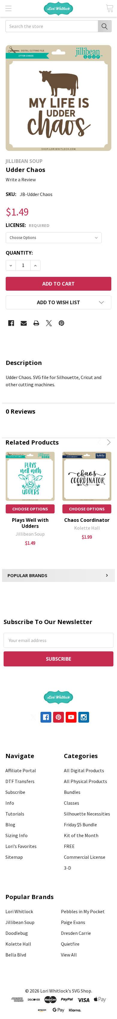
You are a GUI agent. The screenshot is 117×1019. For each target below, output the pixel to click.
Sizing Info (16, 835)
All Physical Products (85, 781)
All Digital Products (84, 770)
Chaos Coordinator (87, 520)
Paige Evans (73, 922)
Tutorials (14, 814)
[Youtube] (71, 717)
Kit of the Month (81, 835)
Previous (100, 442)
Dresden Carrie (76, 933)
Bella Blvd (15, 955)
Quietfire (70, 944)
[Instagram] (83, 717)
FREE (69, 846)
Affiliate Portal (20, 770)
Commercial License (84, 857)
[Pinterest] (61, 323)
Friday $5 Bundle (80, 825)
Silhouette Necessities (87, 814)
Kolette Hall (18, 944)
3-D (67, 868)
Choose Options (30, 509)
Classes (71, 803)
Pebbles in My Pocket (83, 911)
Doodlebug (16, 933)
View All (69, 955)
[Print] (36, 323)
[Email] (23, 323)
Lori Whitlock (19, 911)
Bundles (72, 792)
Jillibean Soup (19, 922)
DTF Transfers (19, 781)
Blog (10, 825)
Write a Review (21, 179)
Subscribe (15, 792)
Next (108, 442)
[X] (49, 323)
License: (28, 225)
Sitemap (14, 857)
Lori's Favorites (21, 846)
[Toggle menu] (8, 8)
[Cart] (109, 8)
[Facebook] (11, 323)
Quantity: (19, 252)
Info (9, 803)
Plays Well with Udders (30, 523)
